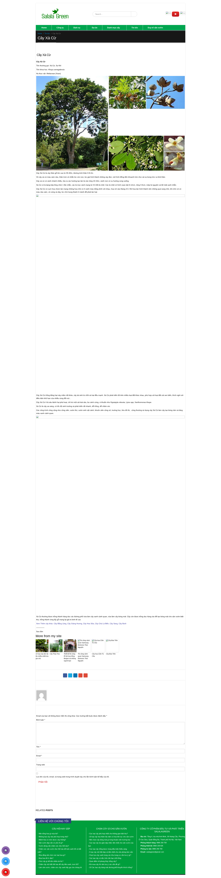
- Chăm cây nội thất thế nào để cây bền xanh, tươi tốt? (58, 864)
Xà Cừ (106, 395)
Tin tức (134, 28)
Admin (52, 691)
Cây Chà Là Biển (102, 624)
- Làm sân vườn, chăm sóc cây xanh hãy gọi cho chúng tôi (60, 867)
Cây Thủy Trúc (55, 654)
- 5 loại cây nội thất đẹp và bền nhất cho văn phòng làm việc (110, 852)
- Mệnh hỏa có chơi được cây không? (52, 840)
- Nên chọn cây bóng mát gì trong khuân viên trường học (109, 840)
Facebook (65, 675)
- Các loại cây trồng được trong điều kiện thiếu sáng (107, 849)
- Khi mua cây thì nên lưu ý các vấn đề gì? (104, 864)
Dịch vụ (76, 28)
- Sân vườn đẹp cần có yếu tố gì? (50, 843)
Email (86, 675)
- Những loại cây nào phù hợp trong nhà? (53, 837)
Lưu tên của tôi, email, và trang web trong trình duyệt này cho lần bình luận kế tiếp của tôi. (72, 777)
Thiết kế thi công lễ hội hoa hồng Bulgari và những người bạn (70, 657)
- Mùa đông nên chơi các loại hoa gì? (51, 855)
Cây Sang (114, 624)
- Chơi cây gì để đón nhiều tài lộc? (50, 861)
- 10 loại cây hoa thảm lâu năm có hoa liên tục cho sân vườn (111, 837)
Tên (38, 747)
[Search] (134, 14)
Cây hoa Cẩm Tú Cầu (98, 655)
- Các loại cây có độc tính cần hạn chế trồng (104, 858)
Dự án (94, 28)
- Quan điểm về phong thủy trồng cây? (102, 861)
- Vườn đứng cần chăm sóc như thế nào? (53, 846)
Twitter (70, 675)
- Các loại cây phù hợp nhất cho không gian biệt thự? (108, 834)
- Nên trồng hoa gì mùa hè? (48, 834)
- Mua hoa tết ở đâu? (45, 858)
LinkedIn (75, 675)
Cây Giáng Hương (74, 624)
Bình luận (40, 720)
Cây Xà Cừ (40, 173)
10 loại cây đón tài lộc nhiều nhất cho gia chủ (42, 656)
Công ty (60, 28)
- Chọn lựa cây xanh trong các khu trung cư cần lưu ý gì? (109, 855)
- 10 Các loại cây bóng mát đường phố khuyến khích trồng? (110, 867)
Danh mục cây (113, 28)
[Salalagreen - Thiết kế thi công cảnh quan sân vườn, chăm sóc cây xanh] (55, 14)
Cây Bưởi (122, 624)
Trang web (40, 765)
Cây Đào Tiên (111, 654)
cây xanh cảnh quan (98, 616)
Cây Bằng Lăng (60, 624)
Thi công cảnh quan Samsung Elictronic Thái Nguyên (83, 657)
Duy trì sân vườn (155, 28)
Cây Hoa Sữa (88, 624)
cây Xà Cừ (154, 410)
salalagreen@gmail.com (155, 852)
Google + (80, 675)
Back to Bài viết (44, 48)
